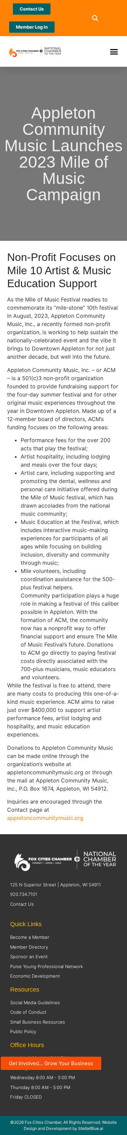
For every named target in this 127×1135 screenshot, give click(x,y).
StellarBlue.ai (90, 1128)
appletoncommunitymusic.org (45, 817)
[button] (95, 18)
